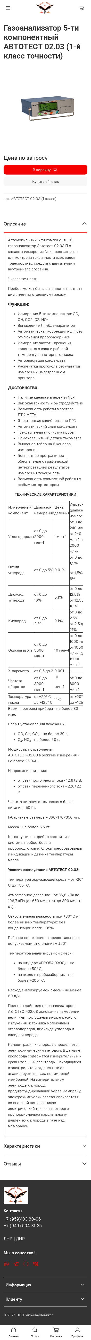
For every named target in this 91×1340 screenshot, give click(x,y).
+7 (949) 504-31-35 (23, 1225)
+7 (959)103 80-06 (22, 1219)
